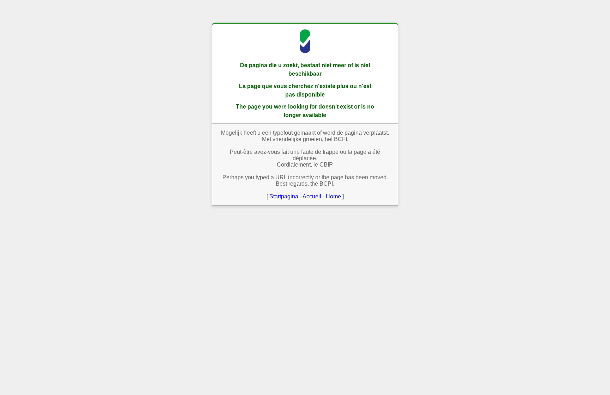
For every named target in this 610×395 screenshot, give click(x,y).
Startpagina (283, 196)
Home (333, 196)
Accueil (312, 196)
